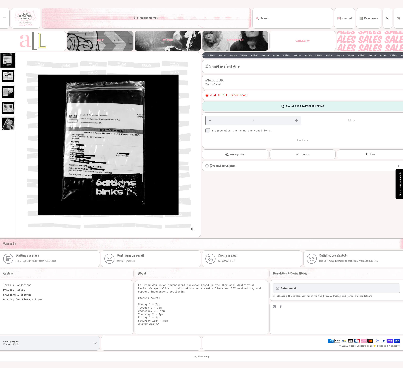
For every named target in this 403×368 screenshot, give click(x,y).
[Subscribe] (395, 288)
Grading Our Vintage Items (23, 299)
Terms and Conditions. (255, 130)
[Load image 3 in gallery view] (8, 92)
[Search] (255, 18)
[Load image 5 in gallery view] (8, 124)
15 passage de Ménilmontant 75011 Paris (36, 260)
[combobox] (292, 18)
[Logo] (25, 18)
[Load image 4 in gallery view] (8, 108)
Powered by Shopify (388, 345)
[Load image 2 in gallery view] (8, 76)
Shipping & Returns (17, 294)
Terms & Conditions (17, 285)
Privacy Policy (14, 290)
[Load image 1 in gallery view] (8, 60)
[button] (398, 18)
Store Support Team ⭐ (362, 345)
